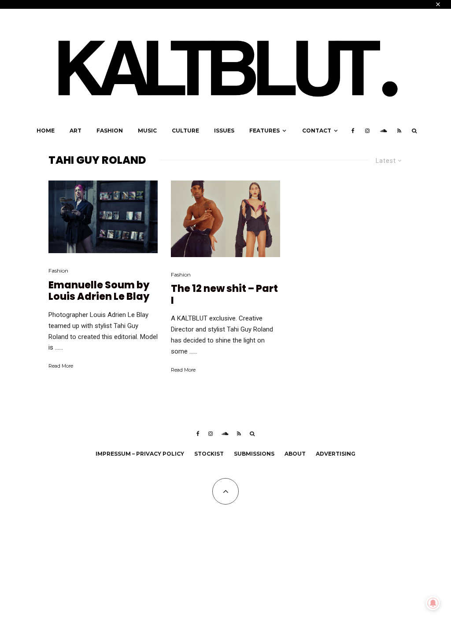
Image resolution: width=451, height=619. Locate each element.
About (295, 453)
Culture (185, 130)
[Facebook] (353, 131)
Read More (60, 366)
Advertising (335, 453)
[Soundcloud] (383, 131)
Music (147, 130)
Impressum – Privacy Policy (140, 453)
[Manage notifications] (433, 603)
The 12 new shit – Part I (224, 294)
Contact (316, 130)
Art (75, 130)
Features (264, 130)
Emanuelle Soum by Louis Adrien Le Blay (98, 291)
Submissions (254, 453)
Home (46, 130)
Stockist (209, 453)
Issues (224, 130)
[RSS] (399, 131)
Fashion (109, 130)
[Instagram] (367, 131)
